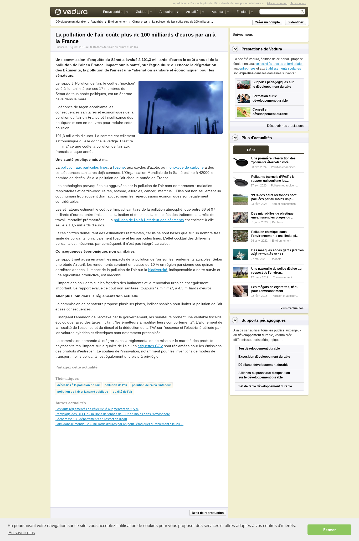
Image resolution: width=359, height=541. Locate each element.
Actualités (97, 21)
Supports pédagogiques (264, 320)
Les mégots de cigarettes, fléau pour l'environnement (274, 289)
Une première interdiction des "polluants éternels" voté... (273, 160)
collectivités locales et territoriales (279, 64)
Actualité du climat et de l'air (120, 47)
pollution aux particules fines (84, 167)
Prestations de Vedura (262, 49)
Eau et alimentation (284, 203)
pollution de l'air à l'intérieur (151, 385)
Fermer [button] (329, 530)
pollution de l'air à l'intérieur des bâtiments (149, 220)
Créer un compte (267, 22)
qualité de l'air (122, 391)
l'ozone (119, 167)
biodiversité (157, 270)
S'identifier (296, 22)
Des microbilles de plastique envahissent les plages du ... (272, 215)
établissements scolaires (283, 68)
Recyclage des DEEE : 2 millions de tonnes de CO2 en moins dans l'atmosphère (112, 414)
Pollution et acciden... (284, 167)
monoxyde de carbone (185, 167)
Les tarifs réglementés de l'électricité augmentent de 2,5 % (97, 409)
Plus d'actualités (292, 308)
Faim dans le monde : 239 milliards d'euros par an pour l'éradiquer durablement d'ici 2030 (119, 424)
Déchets (277, 222)
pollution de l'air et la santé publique (82, 391)
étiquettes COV (150, 346)
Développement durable (70, 21)
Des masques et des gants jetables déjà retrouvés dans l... (277, 252)
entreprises (247, 68)
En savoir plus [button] (21, 532)
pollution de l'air (116, 385)
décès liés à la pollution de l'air (78, 385)
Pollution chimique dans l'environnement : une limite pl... (274, 234)
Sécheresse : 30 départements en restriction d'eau (91, 419)
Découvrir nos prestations (285, 125)
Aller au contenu (277, 3)
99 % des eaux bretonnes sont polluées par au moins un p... (273, 197)
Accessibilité (298, 3)
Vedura (77, 13)
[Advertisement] (181, 145)
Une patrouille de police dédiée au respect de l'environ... (276, 270)
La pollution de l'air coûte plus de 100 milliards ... (182, 21)
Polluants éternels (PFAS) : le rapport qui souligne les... (273, 179)
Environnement (117, 21)
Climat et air (139, 21)
